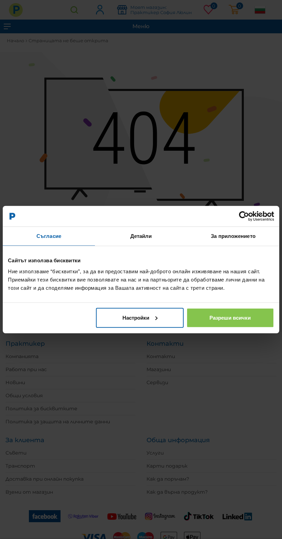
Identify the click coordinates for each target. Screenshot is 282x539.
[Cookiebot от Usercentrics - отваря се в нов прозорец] (244, 216)
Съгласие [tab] (48, 236)
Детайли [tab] (141, 236)
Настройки (135, 317)
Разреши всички (230, 317)
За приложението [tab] (233, 236)
